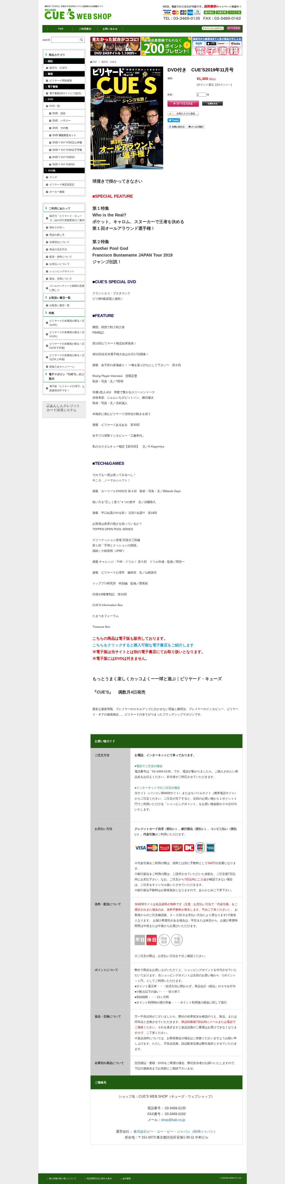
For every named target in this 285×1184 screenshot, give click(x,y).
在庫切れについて (59, 242)
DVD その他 (60, 127)
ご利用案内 (85, 29)
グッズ (53, 177)
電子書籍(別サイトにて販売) (65, 93)
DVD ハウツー (62, 120)
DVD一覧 (54, 106)
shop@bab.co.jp (173, 1120)
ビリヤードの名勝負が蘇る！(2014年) (66, 322)
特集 (51, 313)
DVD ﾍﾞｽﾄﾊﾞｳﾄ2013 (63, 157)
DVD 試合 (59, 113)
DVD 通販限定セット (64, 135)
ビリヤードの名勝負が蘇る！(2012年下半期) (66, 345)
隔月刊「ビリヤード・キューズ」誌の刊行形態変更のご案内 (66, 218)
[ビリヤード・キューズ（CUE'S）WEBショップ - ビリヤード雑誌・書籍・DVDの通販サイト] (77, 19)
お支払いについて (59, 264)
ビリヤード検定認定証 (61, 184)
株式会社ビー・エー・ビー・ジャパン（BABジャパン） (175, 1131)
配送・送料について (60, 256)
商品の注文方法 (58, 249)
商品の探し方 (56, 234)
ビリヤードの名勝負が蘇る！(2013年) (66, 334)
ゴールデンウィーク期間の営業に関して (66, 288)
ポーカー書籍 (56, 191)
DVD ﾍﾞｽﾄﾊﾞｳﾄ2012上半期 (67, 142)
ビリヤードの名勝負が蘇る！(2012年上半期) (66, 357)
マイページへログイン (212, 28)
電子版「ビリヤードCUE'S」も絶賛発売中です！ (66, 388)
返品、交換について (60, 278)
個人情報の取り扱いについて (62, 1178)
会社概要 (126, 1178)
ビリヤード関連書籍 (60, 80)
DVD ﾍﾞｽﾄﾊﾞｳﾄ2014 (63, 164)
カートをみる (233, 28)
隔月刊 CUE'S (109, 62)
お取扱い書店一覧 (60, 297)
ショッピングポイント (61, 271)
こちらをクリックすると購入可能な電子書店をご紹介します (143, 645)
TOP (60, 29)
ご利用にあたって (60, 208)
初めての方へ (56, 227)
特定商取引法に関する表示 (99, 1178)
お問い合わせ (110, 29)
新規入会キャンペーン (61, 366)
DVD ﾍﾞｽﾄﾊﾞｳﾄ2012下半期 (67, 149)
